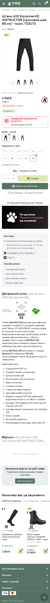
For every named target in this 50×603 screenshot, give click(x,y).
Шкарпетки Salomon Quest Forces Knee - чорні (12, 537)
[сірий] (22, 138)
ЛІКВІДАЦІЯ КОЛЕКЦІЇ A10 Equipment (24, 120)
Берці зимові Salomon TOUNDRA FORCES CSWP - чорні (37, 537)
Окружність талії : (11, 145)
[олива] (14, 138)
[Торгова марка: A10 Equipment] (44, 99)
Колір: (5, 131)
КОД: (4, 29)
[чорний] (6, 138)
